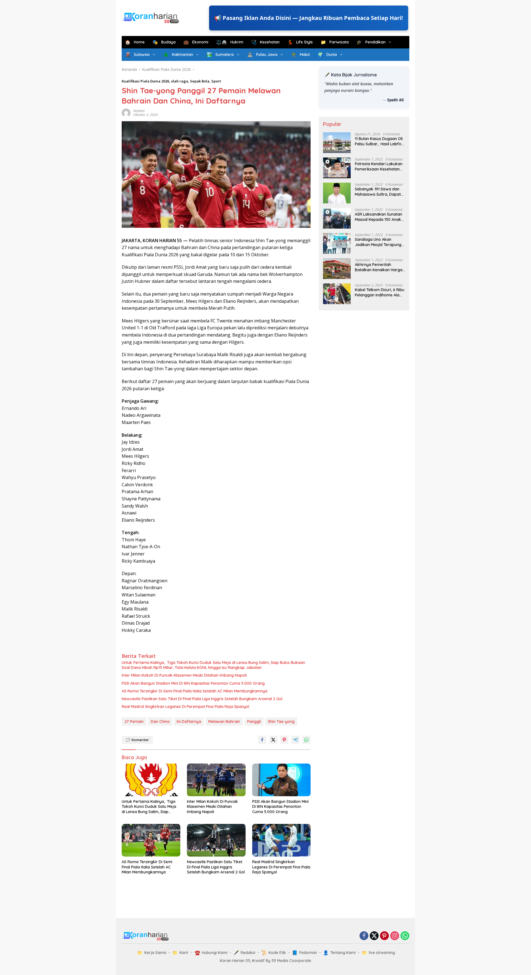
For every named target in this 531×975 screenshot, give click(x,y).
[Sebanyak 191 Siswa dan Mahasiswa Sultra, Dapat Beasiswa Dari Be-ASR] (337, 193)
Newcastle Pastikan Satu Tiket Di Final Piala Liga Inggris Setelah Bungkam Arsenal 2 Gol (202, 698)
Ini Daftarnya (189, 721)
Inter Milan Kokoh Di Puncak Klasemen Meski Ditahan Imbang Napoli (184, 675)
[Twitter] (374, 936)
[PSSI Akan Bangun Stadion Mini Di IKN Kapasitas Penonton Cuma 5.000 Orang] (281, 780)
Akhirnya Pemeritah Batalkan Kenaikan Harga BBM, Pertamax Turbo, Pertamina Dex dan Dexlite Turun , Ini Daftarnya (379, 267)
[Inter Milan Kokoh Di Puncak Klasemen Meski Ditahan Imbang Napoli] (216, 780)
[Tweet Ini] (273, 740)
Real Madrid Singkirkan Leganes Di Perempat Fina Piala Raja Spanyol (185, 706)
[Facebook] (364, 936)
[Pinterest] (384, 936)
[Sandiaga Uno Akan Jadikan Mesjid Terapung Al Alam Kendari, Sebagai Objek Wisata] (337, 243)
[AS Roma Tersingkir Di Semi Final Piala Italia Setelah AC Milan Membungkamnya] (151, 840)
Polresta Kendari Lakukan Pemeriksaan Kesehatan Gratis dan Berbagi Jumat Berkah (379, 166)
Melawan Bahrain (224, 721)
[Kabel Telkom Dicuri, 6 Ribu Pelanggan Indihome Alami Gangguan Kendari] (337, 293)
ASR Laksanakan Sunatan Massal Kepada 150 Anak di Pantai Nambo (378, 217)
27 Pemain (134, 721)
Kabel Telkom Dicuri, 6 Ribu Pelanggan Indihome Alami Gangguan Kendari (379, 292)
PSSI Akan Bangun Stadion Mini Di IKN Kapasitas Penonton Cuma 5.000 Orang (193, 683)
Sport (216, 81)
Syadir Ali (395, 99)
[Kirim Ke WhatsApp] (306, 740)
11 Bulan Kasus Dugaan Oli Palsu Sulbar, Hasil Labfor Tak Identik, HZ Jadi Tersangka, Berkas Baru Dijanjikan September (379, 141)
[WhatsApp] (404, 936)
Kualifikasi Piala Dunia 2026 (145, 81)
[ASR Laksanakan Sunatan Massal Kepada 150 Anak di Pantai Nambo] (337, 218)
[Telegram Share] (295, 740)
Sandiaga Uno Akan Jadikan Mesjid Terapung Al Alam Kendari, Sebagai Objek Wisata (378, 242)
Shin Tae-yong (281, 721)
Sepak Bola (199, 81)
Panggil (254, 721)
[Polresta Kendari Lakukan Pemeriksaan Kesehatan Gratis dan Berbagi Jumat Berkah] (337, 167)
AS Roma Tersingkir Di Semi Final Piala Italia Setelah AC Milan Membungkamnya (194, 691)
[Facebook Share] (262, 740)
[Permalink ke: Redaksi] (126, 112)
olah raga (179, 81)
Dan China (160, 721)
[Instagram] (394, 936)
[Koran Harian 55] (152, 17)
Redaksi (139, 110)
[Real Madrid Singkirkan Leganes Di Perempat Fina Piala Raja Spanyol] (281, 840)
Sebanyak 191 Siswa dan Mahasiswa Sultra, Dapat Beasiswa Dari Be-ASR (378, 191)
